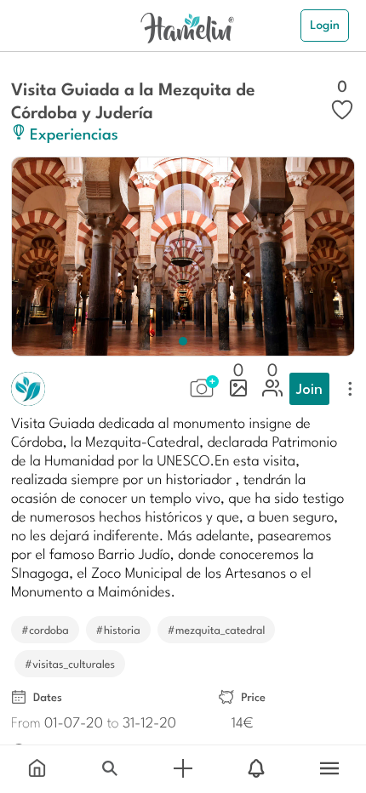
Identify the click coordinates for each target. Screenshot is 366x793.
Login (325, 24)
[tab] (36, 769)
